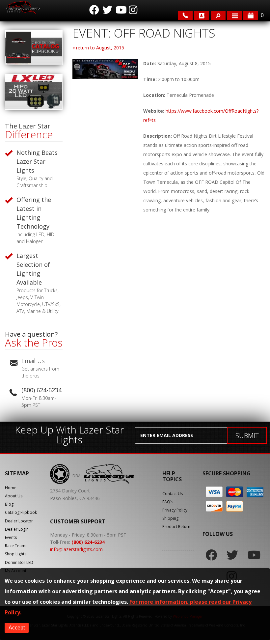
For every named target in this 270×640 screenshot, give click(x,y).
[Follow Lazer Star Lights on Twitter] (107, 10)
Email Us (33, 361)
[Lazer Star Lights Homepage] (22, 7)
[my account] (201, 15)
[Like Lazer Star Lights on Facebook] (94, 10)
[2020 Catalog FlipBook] (34, 63)
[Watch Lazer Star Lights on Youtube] (120, 10)
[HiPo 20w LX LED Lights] (34, 108)
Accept (17, 627)
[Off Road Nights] (105, 77)
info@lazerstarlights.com (76, 549)
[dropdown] (234, 15)
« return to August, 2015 (98, 47)
